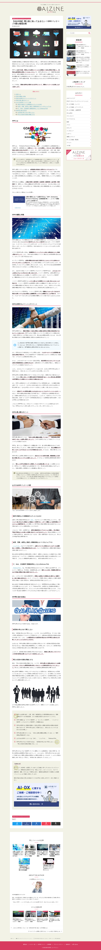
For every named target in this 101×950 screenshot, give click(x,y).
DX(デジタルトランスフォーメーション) (21, 816)
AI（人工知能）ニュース (73, 104)
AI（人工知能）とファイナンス (75, 107)
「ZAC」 (32, 519)
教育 (68, 122)
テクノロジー (70, 116)
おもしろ (69, 127)
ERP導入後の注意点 (21, 110)
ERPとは (18, 94)
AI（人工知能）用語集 (72, 139)
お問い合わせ (75, 944)
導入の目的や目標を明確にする (26, 114)
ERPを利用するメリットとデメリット (26, 98)
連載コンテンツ (71, 136)
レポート (69, 133)
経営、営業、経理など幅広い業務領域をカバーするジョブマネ (34, 106)
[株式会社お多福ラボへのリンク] (78, 27)
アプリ (68, 125)
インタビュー (70, 130)
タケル (42, 879)
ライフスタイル (71, 119)
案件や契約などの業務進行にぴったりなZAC (30, 104)
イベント (69, 142)
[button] (89, 33)
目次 (34, 91)
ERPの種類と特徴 (21, 96)
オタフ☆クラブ (71, 98)
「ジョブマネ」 (16, 546)
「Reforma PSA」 (17, 568)
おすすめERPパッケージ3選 (23, 102)
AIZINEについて (41, 944)
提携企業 (68, 944)
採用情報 (49, 944)
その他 (68, 145)
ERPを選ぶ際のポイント (22, 100)
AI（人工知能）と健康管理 (74, 110)
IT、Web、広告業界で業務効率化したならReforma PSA (33, 108)
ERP (14, 819)
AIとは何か (70, 113)
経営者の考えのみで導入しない (26, 112)
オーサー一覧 (32, 944)
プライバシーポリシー (58, 944)
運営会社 (25, 944)
